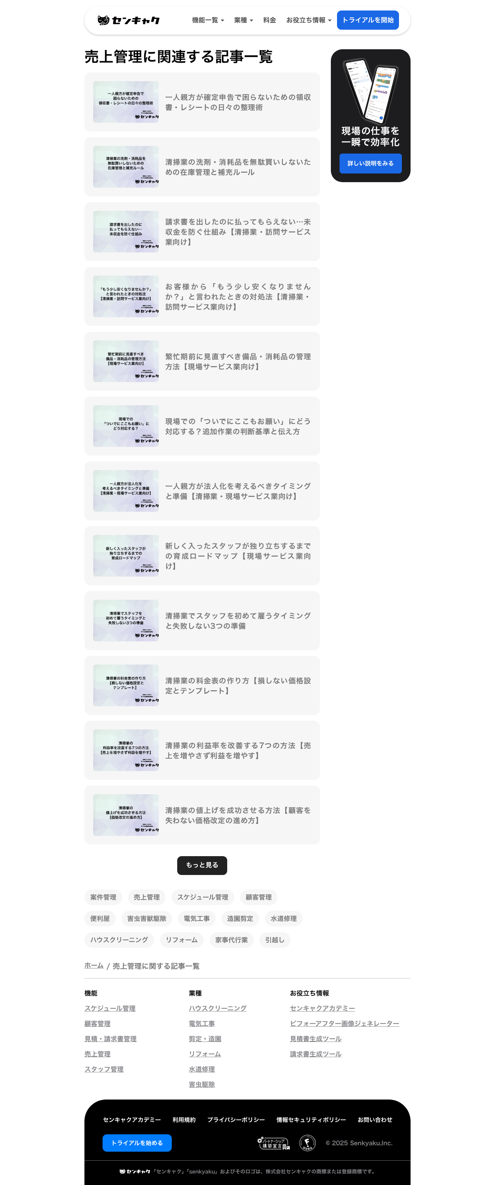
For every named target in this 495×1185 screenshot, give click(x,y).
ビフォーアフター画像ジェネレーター (344, 1024)
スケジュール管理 (110, 1008)
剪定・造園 (205, 1039)
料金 (269, 20)
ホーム (94, 965)
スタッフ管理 (104, 1069)
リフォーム (205, 1054)
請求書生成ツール (316, 1054)
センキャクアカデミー (322, 1008)
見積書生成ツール (316, 1039)
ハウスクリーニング (218, 1008)
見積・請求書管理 (110, 1039)
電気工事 (202, 1024)
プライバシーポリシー (236, 1119)
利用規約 (184, 1119)
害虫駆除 (202, 1084)
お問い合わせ (375, 1119)
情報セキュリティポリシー (311, 1119)
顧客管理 (97, 1024)
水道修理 (202, 1069)
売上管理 (97, 1054)
